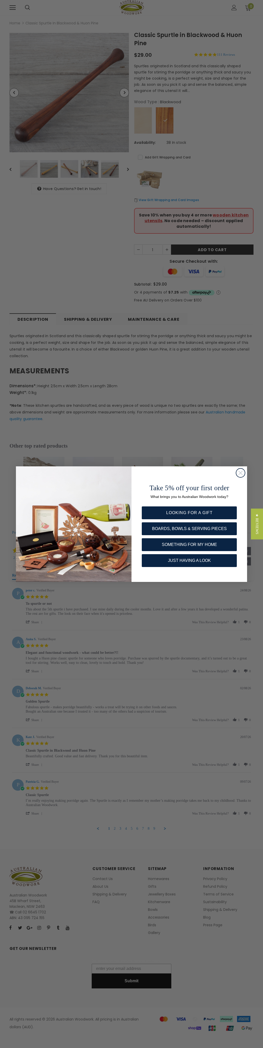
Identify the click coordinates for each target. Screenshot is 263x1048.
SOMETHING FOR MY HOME (189, 544)
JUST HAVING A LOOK (189, 560)
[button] (257, 524)
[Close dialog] (240, 472)
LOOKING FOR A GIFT (189, 513)
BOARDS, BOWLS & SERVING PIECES (189, 528)
